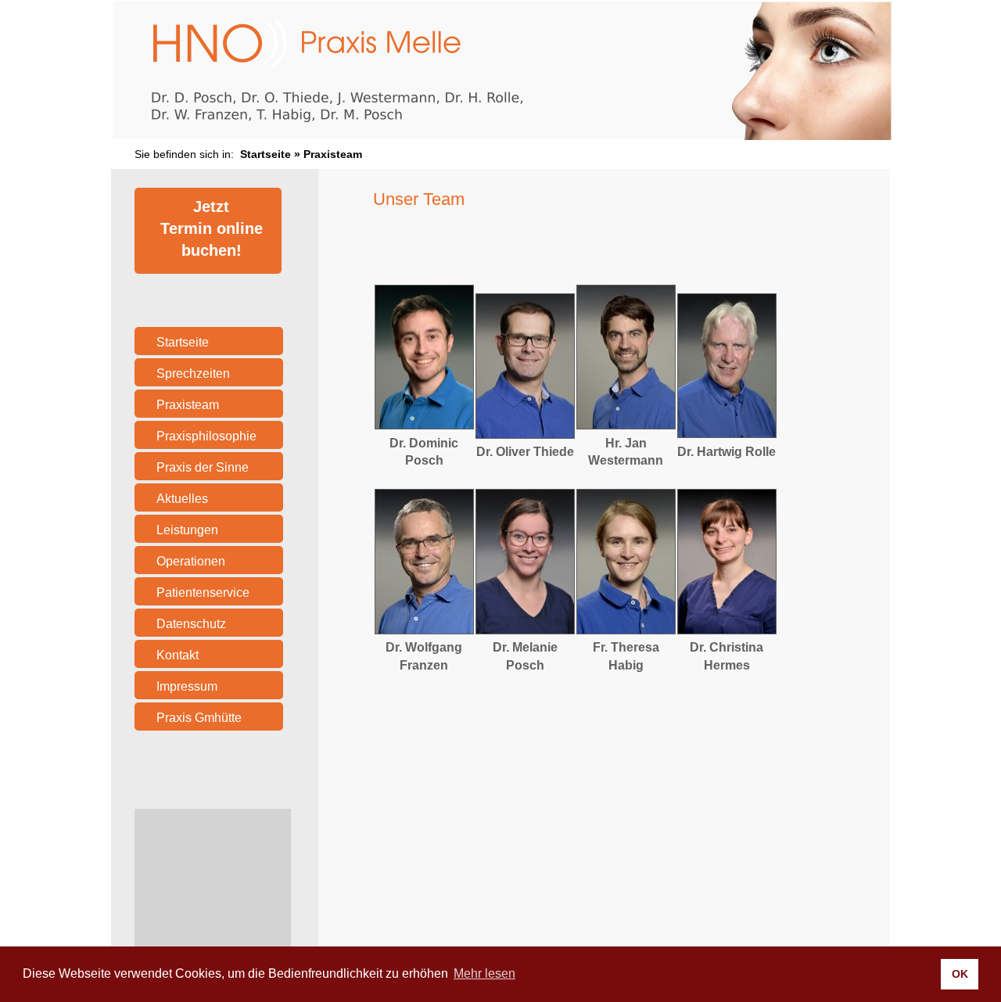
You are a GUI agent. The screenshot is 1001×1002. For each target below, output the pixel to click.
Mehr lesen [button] (484, 973)
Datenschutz (191, 623)
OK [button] (960, 974)
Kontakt (177, 655)
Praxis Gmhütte (199, 717)
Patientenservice (202, 592)
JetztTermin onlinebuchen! (211, 228)
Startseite (265, 154)
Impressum (186, 686)
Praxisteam (187, 404)
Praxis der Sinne (202, 467)
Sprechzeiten (193, 373)
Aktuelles (182, 498)
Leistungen (187, 530)
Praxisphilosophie (206, 436)
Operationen (190, 561)
